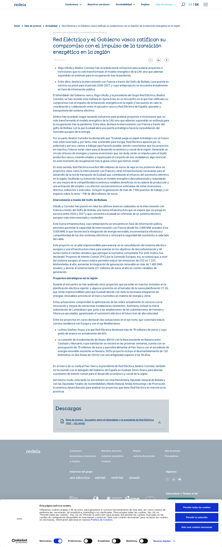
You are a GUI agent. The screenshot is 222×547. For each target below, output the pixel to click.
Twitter (167, 479)
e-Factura (75, 461)
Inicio (17, 25)
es (190, 4)
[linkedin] (158, 60)
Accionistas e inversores (83, 456)
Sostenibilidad (124, 4)
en (197, 4)
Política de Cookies (102, 519)
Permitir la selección (197, 517)
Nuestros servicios (99, 4)
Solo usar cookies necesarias (196, 527)
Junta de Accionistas (144, 456)
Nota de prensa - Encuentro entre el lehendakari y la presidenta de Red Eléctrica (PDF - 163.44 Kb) (110, 421)
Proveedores (172, 456)
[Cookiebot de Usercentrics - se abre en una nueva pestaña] (19, 541)
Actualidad (51, 25)
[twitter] (150, 60)
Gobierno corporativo (112, 456)
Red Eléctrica (80, 477)
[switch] (88, 541)
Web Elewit (134, 477)
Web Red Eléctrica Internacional (117, 477)
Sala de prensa (164, 4)
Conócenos (72, 4)
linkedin (173, 479)
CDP (132, 499)
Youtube (180, 479)
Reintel (100, 477)
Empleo (145, 4)
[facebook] (166, 60)
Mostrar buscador (183, 4)
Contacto (106, 461)
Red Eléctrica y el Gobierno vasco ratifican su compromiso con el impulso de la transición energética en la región (121, 25)
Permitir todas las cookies (197, 507)
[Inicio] (20, 4)
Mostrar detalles (162, 541)
